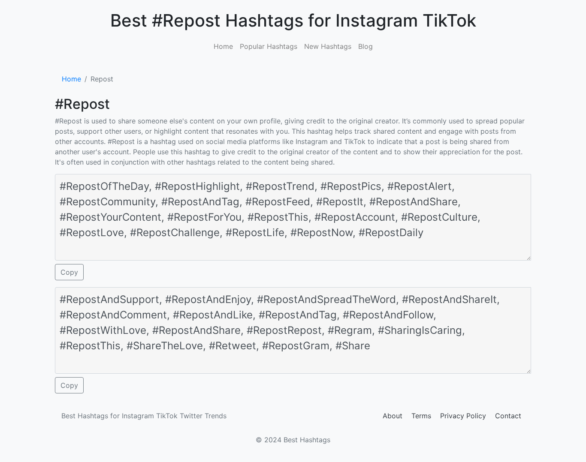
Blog (365, 46)
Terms (421, 415)
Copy (69, 272)
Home (223, 46)
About (392, 415)
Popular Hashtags (268, 46)
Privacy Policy (463, 415)
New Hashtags (327, 46)
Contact (508, 415)
